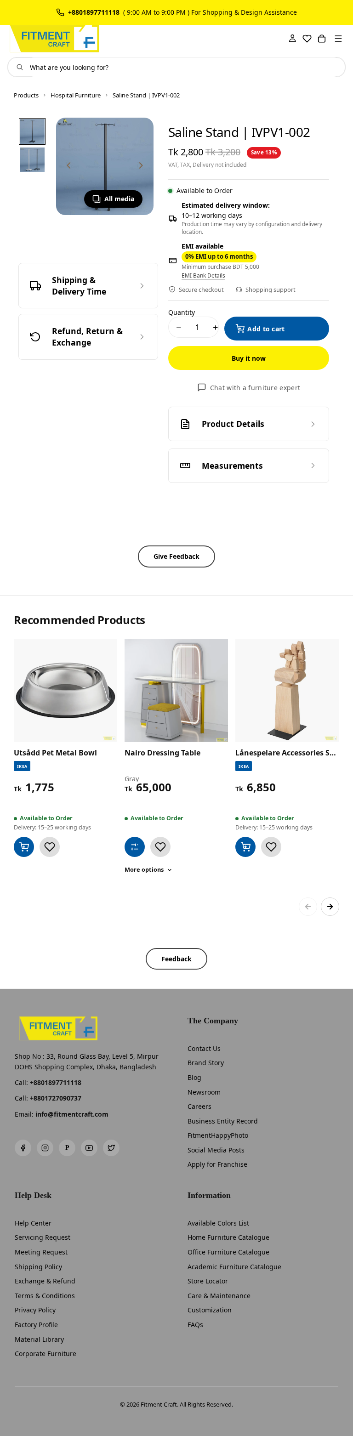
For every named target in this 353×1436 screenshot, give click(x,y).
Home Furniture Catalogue (228, 1237)
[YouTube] (89, 1148)
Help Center (33, 1223)
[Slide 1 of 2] (32, 131)
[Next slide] (143, 166)
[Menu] (338, 38)
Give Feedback (176, 556)
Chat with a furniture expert (255, 387)
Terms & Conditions (45, 1295)
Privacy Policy (35, 1309)
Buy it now (249, 358)
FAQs (195, 1324)
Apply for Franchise (217, 1164)
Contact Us (204, 1048)
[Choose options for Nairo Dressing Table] (135, 847)
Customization (210, 1309)
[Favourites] (307, 38)
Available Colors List (218, 1223)
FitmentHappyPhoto (218, 1135)
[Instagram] (45, 1148)
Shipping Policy (38, 1266)
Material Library (39, 1339)
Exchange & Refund (45, 1281)
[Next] (330, 906)
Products (26, 95)
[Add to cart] (24, 847)
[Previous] (308, 906)
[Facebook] (23, 1148)
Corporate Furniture (45, 1353)
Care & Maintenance (219, 1295)
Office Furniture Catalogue (228, 1252)
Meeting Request (41, 1252)
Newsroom (204, 1092)
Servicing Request (42, 1237)
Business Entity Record (223, 1121)
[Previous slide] (66, 166)
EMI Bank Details (203, 275)
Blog (194, 1077)
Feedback (176, 958)
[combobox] (184, 67)
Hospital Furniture (76, 95)
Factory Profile (36, 1324)
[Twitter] (111, 1148)
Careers (199, 1106)
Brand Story (206, 1062)
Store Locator (208, 1281)
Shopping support (270, 289)
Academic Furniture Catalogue (234, 1266)
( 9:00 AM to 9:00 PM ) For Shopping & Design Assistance (210, 12)
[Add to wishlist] (50, 847)
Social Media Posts (216, 1150)
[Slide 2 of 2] (32, 160)
